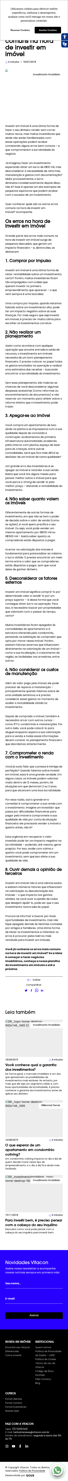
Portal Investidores (15, 1407)
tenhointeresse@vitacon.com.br (31, 1432)
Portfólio (40, 1375)
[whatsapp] (36, 990)
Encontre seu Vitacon (17, 1347)
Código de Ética (44, 1371)
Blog (37, 1383)
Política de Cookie (45, 1359)
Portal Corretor (13, 1403)
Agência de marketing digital (30, 1476)
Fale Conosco (43, 1379)
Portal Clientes (13, 1399)
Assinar (34, 1315)
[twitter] (26, 990)
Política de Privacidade (32, 1470)
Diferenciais (12, 1351)
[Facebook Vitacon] (21, 1448)
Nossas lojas (12, 1411)
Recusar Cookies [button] (20, 30)
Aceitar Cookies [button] (48, 30)
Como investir (13, 1355)
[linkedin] (42, 990)
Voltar (37, 980)
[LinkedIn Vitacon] (28, 1448)
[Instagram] (8, 1448)
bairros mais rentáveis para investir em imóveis (28, 938)
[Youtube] (15, 1448)
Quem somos (43, 1347)
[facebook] (31, 990)
